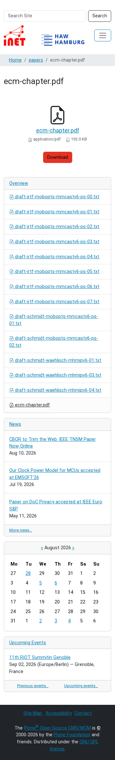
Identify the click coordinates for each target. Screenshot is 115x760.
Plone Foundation (72, 735)
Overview (18, 183)
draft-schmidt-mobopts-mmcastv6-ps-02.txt (53, 342)
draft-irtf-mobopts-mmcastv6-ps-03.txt (56, 241)
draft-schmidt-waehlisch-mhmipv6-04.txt (57, 390)
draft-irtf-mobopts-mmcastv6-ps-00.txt (56, 197)
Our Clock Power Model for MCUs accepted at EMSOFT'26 (54, 474)
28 (28, 573)
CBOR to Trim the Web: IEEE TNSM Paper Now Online (52, 443)
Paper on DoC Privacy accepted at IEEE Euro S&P (55, 505)
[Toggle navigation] (102, 35)
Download (57, 157)
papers (36, 60)
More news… (20, 530)
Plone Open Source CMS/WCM (57, 728)
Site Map (33, 713)
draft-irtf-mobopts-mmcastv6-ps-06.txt (56, 286)
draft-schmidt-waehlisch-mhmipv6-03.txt (57, 375)
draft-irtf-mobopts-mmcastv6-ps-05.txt (56, 271)
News (15, 424)
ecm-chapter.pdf (57, 130)
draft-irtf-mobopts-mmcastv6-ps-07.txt (56, 301)
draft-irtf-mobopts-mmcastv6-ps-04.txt (56, 257)
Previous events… (33, 685)
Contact (83, 713)
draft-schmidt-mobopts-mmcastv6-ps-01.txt (53, 320)
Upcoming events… (81, 685)
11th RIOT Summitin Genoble (40, 657)
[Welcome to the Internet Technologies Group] (49, 35)
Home (15, 60)
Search (99, 16)
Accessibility (59, 713)
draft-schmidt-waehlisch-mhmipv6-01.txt (57, 360)
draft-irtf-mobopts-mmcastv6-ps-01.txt (56, 212)
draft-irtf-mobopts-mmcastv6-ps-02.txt (56, 226)
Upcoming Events (27, 642)
